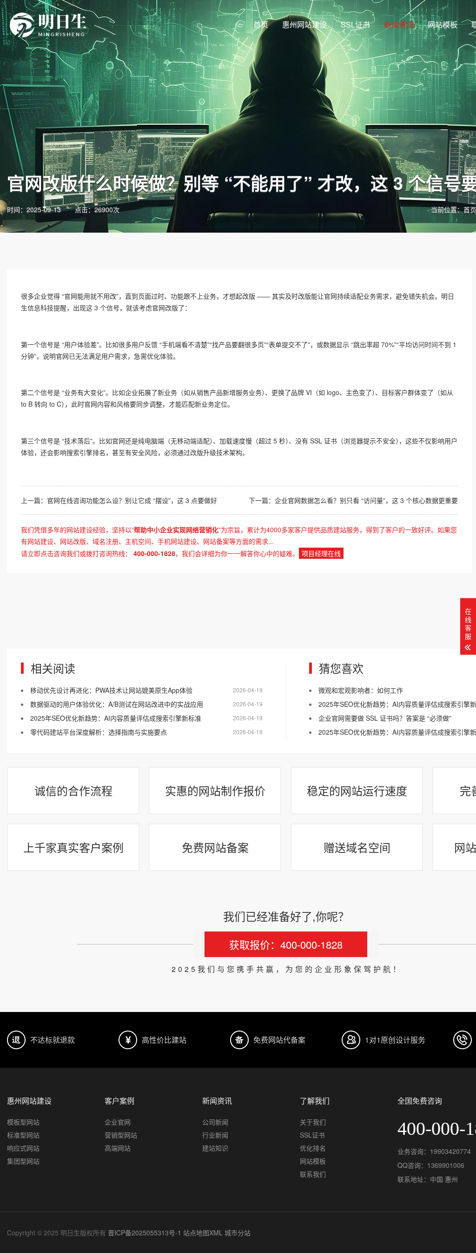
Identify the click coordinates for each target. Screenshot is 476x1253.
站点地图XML (203, 1232)
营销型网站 (121, 1134)
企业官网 (118, 1121)
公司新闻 (215, 1121)
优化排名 (313, 1147)
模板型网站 (23, 1121)
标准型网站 (23, 1134)
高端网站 (118, 1147)
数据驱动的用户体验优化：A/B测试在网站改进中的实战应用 (116, 704)
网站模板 (442, 24)
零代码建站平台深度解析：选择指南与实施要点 (98, 732)
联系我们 (313, 1174)
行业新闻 (215, 1134)
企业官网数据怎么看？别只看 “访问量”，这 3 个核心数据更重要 (366, 500)
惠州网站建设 (304, 24)
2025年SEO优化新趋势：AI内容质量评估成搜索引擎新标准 (115, 718)
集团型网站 (23, 1161)
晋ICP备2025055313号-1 (144, 1232)
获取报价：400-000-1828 (286, 944)
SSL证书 (355, 24)
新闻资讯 (399, 24)
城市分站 (238, 1232)
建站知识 (215, 1147)
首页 (260, 24)
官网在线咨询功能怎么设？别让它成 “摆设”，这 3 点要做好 (132, 500)
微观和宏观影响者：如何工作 (360, 690)
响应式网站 (23, 1147)
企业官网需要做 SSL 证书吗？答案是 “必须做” (384, 718)
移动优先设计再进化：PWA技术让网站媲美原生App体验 (111, 690)
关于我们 (313, 1121)
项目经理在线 (321, 553)
